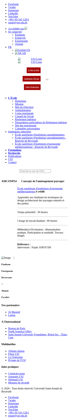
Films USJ (13, 354)
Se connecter (15, 31)
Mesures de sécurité (18, 382)
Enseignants (21, 40)
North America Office (20, 331)
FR (10, 47)
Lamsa (11, 315)
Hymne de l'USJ (17, 360)
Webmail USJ (15, 379)
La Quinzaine (15, 357)
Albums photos (16, 351)
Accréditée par (16, 28)
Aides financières (32, 87)
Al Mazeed (14, 312)
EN (28, 50)
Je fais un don (33, 70)
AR (24, 53)
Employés (20, 37)
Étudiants (20, 34)
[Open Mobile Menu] (47, 79)
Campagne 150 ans (31, 78)
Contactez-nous (16, 373)
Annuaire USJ (15, 376)
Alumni (19, 44)
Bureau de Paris (16, 328)
